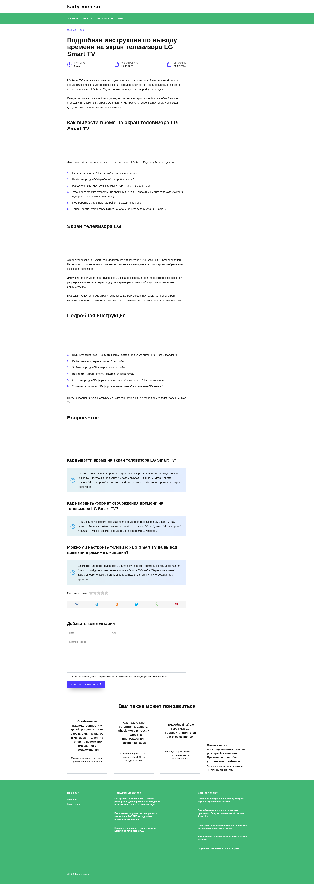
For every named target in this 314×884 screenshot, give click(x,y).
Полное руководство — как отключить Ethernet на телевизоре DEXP (135, 829)
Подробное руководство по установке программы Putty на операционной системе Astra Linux (221, 813)
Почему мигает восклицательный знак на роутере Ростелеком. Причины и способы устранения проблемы (226, 753)
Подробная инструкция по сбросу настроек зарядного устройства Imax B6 (221, 800)
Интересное (105, 18)
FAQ (120, 18)
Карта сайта (73, 804)
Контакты (72, 799)
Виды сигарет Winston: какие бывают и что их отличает (222, 838)
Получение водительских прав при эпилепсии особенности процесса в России (222, 826)
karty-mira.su (83, 6)
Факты (87, 18)
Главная (73, 18)
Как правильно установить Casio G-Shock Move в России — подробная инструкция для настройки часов (133, 732)
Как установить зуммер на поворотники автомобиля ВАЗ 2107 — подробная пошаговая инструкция (135, 816)
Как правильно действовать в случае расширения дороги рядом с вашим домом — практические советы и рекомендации (138, 801)
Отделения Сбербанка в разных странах (219, 848)
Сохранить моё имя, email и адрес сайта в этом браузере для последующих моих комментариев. (119, 676)
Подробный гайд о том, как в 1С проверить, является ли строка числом (180, 730)
